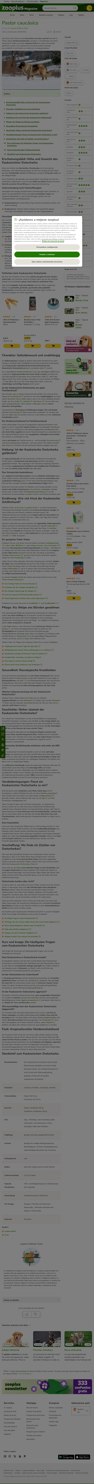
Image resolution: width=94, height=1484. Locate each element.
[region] (47, 241)
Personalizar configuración (47, 247)
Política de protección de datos (53, 241)
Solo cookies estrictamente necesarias (47, 262)
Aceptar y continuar (47, 254)
